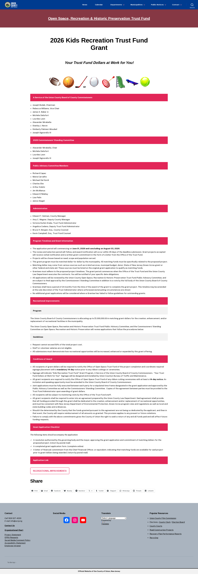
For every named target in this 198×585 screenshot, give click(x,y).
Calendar (99, 5)
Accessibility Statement (15, 543)
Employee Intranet (13, 546)
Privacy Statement (13, 535)
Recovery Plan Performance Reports (166, 534)
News (84, 5)
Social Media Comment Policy (17, 540)
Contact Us (10, 526)
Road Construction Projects (161, 530)
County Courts (156, 526)
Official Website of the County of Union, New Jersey (99, 571)
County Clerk (164, 522)
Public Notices (157, 5)
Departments (116, 5)
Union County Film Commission (163, 518)
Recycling (154, 538)
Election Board (178, 522)
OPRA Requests (11, 537)
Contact (175, 5)
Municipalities (137, 5)
